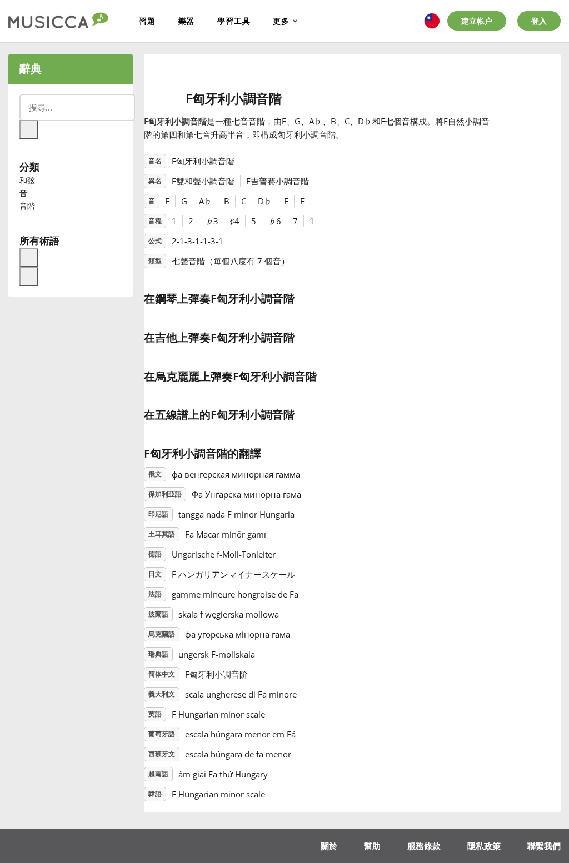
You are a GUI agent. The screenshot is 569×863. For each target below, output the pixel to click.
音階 (27, 205)
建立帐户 (476, 21)
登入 (539, 21)
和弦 (27, 180)
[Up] (28, 257)
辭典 (30, 68)
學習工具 (233, 21)
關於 (329, 845)
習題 (147, 21)
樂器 (186, 21)
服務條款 (424, 845)
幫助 (372, 845)
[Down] (28, 276)
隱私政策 (484, 845)
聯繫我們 (544, 845)
